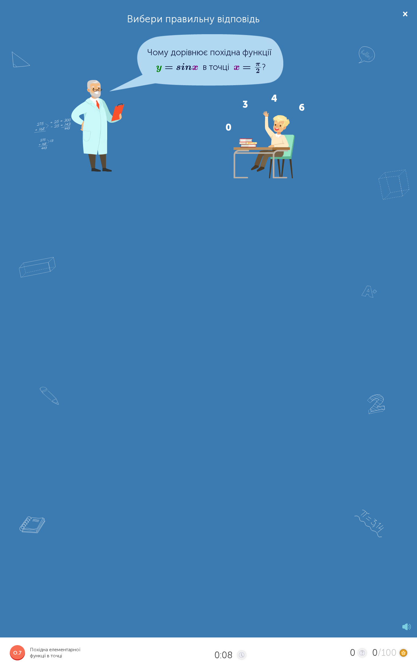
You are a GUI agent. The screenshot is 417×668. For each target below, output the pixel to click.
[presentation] (177, 67)
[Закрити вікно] (404, 13)
